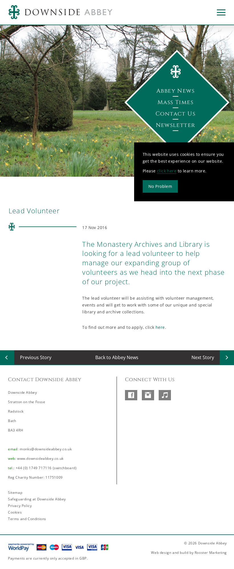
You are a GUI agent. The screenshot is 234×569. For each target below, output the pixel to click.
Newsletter (175, 125)
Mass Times (175, 102)
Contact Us (175, 114)
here (160, 327)
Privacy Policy (20, 505)
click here (166, 170)
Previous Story (35, 357)
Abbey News (175, 91)
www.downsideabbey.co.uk (40, 458)
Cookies (15, 512)
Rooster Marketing (211, 552)
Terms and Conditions (27, 518)
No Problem (160, 186)
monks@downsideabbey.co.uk (46, 449)
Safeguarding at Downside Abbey (37, 499)
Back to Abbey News (116, 357)
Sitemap (15, 492)
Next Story (202, 357)
